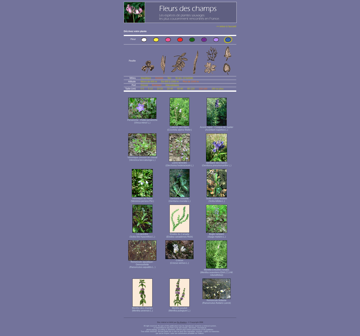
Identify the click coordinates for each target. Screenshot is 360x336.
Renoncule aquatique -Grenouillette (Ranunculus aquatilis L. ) (142, 264)
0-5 (142, 88)
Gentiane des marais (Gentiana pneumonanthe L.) (216, 164)
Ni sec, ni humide (184, 78)
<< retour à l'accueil (226, 26)
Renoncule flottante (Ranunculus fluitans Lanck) (216, 301)
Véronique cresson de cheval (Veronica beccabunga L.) (142, 158)
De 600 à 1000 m (170, 81)
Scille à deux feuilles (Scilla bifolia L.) (216, 199)
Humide (159, 78)
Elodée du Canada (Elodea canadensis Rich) (179, 235)
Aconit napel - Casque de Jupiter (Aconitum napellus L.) (216, 128)
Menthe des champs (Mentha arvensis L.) (142, 309)
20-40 (170, 88)
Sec (169, 78)
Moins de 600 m (149, 81)
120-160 (203, 88)
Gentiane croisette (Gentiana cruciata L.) (179, 199)
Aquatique (146, 78)
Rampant (156, 85)
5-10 (150, 88)
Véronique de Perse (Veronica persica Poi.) (142, 199)
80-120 (191, 88)
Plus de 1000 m (191, 81)
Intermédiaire (172, 85)
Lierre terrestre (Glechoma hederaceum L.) (180, 164)
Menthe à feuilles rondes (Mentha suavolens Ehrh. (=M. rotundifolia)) (216, 272)
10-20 (160, 88)
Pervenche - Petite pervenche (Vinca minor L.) (142, 121)
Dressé (144, 85)
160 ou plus (218, 88)
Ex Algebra (182, 322)
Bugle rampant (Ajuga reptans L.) (217, 235)
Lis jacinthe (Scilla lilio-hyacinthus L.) (142, 235)
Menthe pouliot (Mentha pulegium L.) (179, 309)
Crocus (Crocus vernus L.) (179, 261)
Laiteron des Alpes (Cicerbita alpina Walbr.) (179, 128)
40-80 (180, 88)
